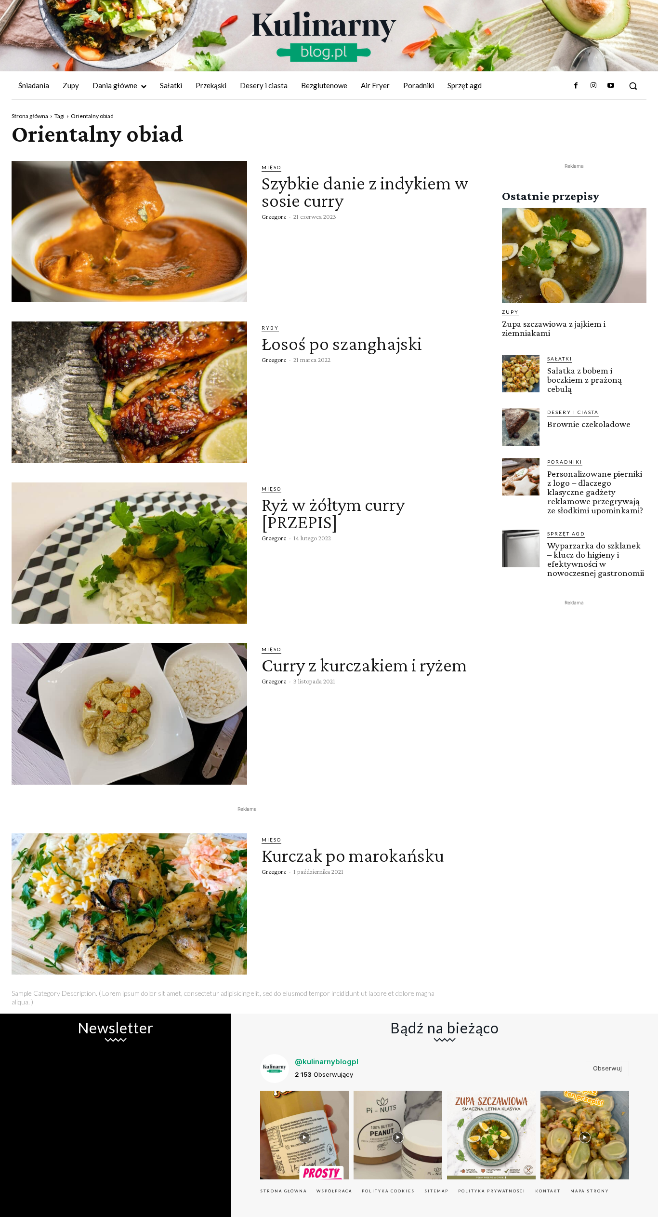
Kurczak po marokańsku (353, 855)
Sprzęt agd (566, 533)
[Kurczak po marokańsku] (129, 904)
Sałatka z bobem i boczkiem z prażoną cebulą (584, 379)
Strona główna (30, 116)
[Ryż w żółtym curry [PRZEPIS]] (129, 553)
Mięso (271, 167)
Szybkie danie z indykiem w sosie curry (365, 191)
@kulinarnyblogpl (326, 1061)
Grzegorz (274, 216)
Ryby (270, 328)
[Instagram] (593, 85)
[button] (632, 85)
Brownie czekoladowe (589, 424)
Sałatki (559, 358)
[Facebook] (575, 85)
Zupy (510, 312)
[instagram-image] (304, 1135)
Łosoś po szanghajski (342, 343)
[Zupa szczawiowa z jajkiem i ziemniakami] (574, 255)
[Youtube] (610, 85)
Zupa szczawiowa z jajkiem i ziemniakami (553, 328)
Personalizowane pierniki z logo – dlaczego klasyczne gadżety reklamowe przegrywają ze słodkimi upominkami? (595, 491)
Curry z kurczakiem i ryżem (364, 665)
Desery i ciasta (573, 412)
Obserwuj (607, 1068)
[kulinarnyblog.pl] (324, 37)
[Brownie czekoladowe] (521, 427)
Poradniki (564, 462)
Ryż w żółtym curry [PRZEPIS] (333, 513)
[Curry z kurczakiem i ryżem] (129, 713)
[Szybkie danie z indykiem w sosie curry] (129, 231)
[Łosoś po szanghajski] (129, 392)
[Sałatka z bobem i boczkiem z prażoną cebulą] (521, 373)
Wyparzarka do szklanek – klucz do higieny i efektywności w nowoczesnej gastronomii (595, 559)
